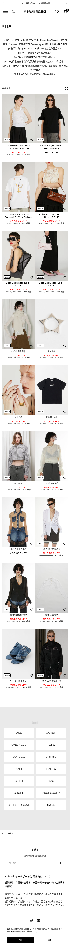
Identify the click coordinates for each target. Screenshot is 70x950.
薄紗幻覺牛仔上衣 (18, 549)
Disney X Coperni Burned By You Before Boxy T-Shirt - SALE (18, 215)
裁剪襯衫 (18, 483)
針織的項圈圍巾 (18, 351)
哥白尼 (10, 833)
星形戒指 (51, 351)
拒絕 (50, 940)
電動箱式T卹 (51, 417)
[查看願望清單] (57, 11)
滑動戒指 (18, 417)
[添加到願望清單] (31, 140)
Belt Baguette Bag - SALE (18, 284)
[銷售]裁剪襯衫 (51, 615)
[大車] (65, 11)
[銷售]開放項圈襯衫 (51, 549)
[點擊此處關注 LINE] (38, 921)
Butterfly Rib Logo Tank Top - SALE (18, 147)
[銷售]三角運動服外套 (51, 681)
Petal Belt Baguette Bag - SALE (51, 215)
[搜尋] (13, 11)
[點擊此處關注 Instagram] (31, 920)
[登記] (57, 863)
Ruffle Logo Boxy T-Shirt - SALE (51, 147)
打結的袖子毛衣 (52, 483)
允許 (20, 940)
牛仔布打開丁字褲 (18, 681)
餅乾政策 (16, 932)
